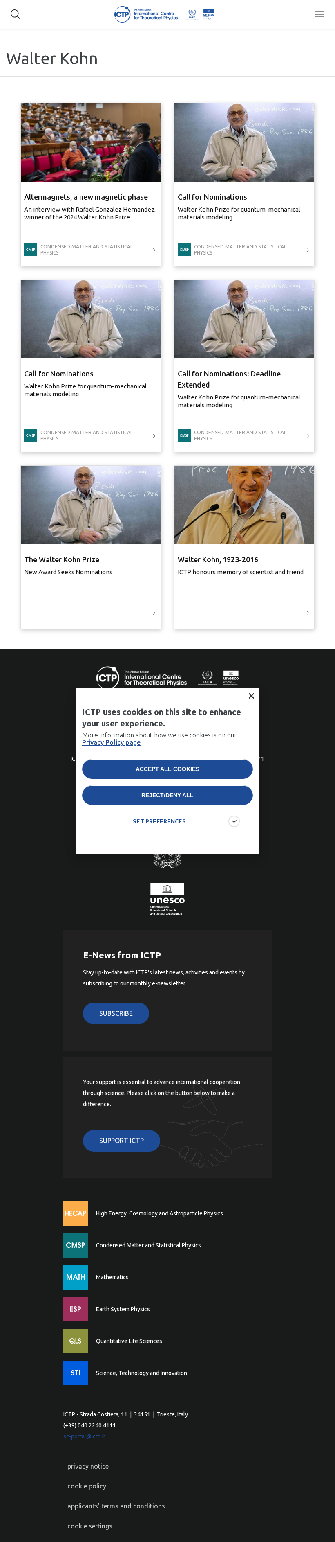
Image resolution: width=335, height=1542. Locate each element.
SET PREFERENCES (159, 821)
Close (251, 696)
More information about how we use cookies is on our (159, 738)
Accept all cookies (167, 769)
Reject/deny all (167, 795)
